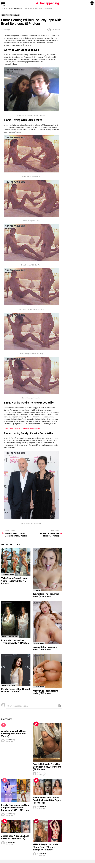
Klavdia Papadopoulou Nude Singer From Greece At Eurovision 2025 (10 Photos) (15, 808)
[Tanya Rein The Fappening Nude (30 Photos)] (47, 569)
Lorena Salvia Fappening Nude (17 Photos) (45, 648)
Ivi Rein (37, 590)
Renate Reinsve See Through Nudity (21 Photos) (15, 690)
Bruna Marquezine (10, 636)
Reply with (59, 705)
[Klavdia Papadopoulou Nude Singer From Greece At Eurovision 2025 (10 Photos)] (15, 790)
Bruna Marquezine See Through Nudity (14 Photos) (15, 641)
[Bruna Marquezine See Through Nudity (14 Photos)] (15, 619)
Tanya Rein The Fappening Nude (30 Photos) (46, 595)
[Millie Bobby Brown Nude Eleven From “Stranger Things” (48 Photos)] (47, 831)
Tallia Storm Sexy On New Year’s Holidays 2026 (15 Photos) (14, 581)
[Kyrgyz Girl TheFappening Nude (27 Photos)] (47, 671)
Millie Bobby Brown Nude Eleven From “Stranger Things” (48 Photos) (45, 847)
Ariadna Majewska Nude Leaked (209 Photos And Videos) (13, 734)
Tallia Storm (8, 574)
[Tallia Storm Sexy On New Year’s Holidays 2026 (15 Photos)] (15, 562)
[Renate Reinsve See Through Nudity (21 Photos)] (15, 670)
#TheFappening (47, 3)
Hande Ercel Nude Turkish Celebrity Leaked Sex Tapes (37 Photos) (47, 800)
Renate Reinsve (8, 685)
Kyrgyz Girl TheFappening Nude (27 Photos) (45, 692)
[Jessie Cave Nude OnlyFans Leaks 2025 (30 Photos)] (15, 826)
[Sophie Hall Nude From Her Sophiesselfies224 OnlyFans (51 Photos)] (47, 742)
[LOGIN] (92, 3)
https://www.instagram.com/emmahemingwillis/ (22, 428)
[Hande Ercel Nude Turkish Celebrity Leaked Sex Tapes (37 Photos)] (47, 787)
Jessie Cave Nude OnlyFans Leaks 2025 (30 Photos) (15, 837)
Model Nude (39, 643)
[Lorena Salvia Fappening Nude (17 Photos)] (47, 622)
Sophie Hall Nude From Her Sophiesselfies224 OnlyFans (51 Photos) (47, 767)
